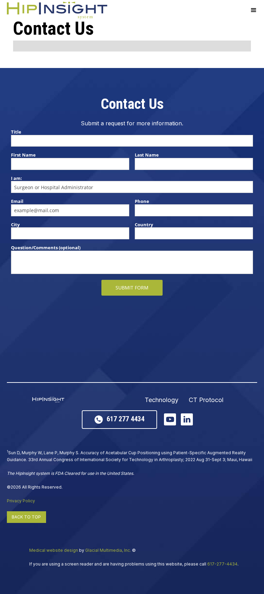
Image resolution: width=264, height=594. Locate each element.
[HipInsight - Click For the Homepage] (57, 10)
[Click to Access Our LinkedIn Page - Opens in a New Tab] (187, 419)
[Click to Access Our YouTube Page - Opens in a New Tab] (170, 419)
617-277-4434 (222, 564)
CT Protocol (206, 400)
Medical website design (53, 550)
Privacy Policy (21, 500)
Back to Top (26, 516)
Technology (161, 400)
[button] (253, 10)
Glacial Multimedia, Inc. (108, 550)
